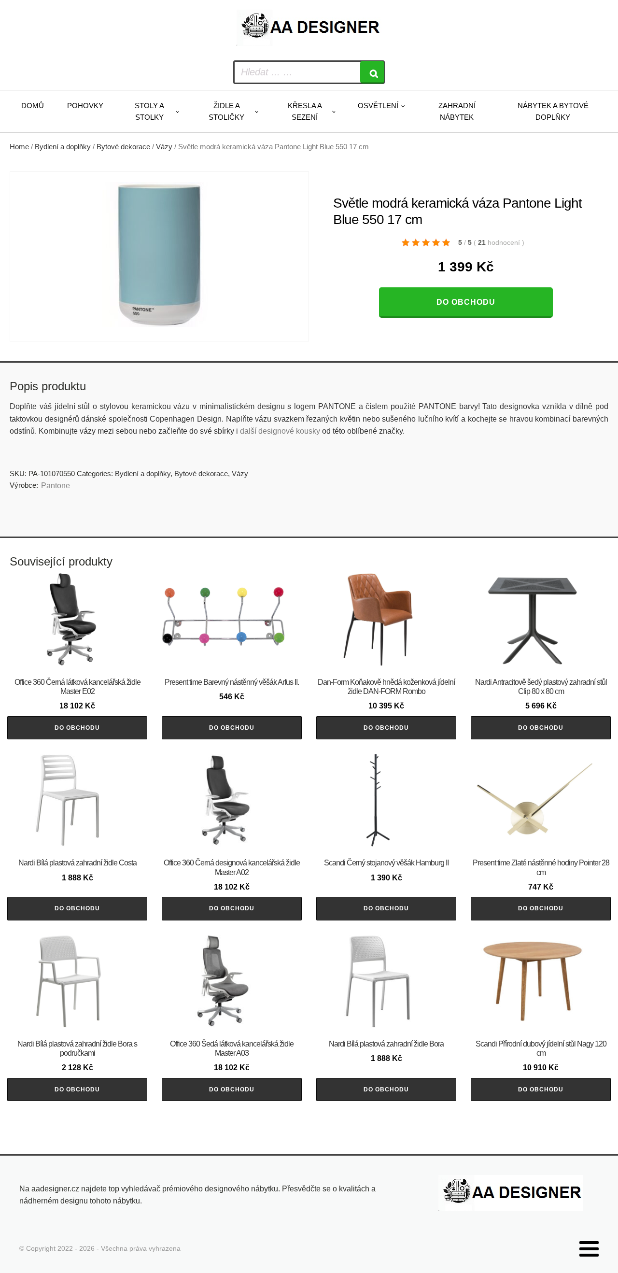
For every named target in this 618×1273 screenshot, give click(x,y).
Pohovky (85, 105)
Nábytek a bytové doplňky (553, 111)
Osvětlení (378, 105)
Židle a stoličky (226, 111)
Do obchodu (465, 302)
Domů (32, 105)
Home (19, 147)
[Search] (372, 72)
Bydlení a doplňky (63, 147)
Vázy (164, 147)
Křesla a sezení (305, 111)
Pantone (55, 485)
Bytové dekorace (123, 147)
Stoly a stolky (149, 111)
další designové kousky (280, 431)
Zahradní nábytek (457, 111)
